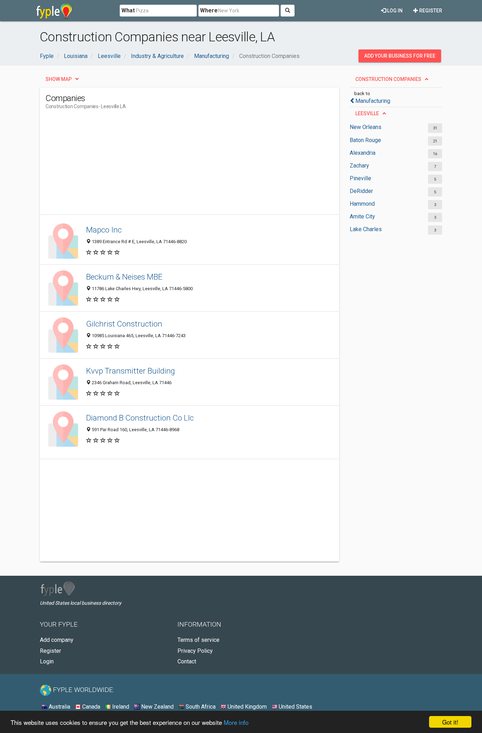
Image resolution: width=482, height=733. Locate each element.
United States (294, 706)
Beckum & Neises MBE (124, 276)
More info (236, 722)
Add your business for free (399, 56)
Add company (56, 640)
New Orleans (365, 127)
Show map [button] (59, 79)
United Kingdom (246, 706)
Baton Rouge (365, 140)
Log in (394, 10)
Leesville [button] (367, 113)
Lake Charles (366, 229)
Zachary (359, 165)
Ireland (120, 706)
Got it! (450, 721)
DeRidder (361, 191)
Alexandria (362, 152)
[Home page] (54, 10)
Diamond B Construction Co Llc (140, 417)
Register (430, 10)
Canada (90, 706)
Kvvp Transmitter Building (130, 370)
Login (47, 661)
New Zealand (157, 706)
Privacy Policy (195, 650)
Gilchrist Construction (124, 323)
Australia (58, 706)
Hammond (362, 203)
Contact (186, 661)
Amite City (362, 216)
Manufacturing (372, 101)
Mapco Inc (104, 229)
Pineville (360, 178)
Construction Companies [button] (388, 79)
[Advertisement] (174, 165)
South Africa (200, 706)
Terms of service (198, 640)
